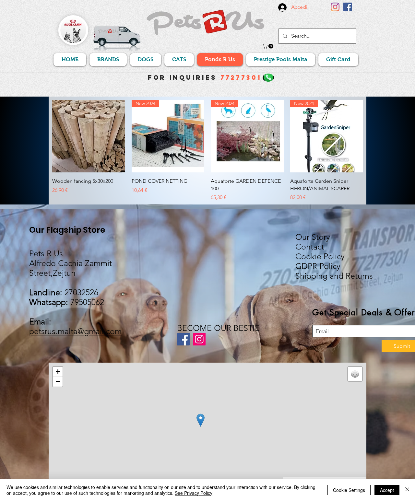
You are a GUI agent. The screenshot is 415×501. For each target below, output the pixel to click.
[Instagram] (335, 7)
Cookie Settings (349, 490)
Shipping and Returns (334, 276)
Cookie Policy (320, 256)
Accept (387, 490)
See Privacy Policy (193, 493)
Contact (309, 246)
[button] (268, 46)
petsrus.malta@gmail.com (75, 331)
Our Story (312, 237)
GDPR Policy (317, 266)
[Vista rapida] (88, 136)
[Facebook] (347, 7)
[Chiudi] (407, 490)
